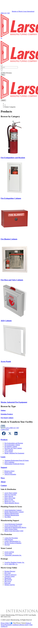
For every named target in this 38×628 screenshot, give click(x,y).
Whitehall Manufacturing (11, 515)
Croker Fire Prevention (11, 538)
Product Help (8, 472)
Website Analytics (9, 584)
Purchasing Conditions (11, 624)
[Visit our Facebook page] (4, 436)
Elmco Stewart (8, 496)
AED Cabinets (8, 450)
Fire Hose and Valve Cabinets (13, 448)
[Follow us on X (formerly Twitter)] (10, 436)
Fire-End (7, 544)
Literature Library (9, 576)
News (3, 478)
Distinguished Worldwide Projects (14, 464)
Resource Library (9, 471)
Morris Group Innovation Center (13, 531)
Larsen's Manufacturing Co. (12, 541)
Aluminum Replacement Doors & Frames (16, 460)
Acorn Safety (8, 553)
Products (4, 440)
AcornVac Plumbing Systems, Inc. (14, 562)
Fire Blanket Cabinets (10, 446)
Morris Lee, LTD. (9, 501)
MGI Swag (7, 581)
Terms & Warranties (10, 474)
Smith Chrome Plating (10, 529)
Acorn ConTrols (9, 552)
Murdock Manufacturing (11, 513)
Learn (3, 457)
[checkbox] (19, 71)
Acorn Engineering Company (13, 510)
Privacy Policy (5, 623)
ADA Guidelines (9, 462)
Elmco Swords (8, 499)
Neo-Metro (7, 517)
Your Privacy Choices (19, 623)
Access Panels (8, 451)
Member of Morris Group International (23, 11)
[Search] (2, 69)
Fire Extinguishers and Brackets (13, 443)
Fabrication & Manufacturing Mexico (15, 527)
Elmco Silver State (9, 498)
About (3, 482)
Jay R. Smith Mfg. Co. (11, 564)
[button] (1, 38)
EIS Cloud (7, 573)
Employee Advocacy (10, 574)
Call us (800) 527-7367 (12, 428)
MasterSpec (7, 578)
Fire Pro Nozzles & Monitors (12, 543)
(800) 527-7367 (5, 13)
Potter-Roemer (8, 539)
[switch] (1, 71)
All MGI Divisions (6, 73)
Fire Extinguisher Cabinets (12, 445)
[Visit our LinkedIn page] (16, 436)
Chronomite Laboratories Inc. (13, 555)
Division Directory (9, 571)
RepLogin (7, 583)
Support (4, 467)
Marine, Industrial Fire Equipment (14, 453)
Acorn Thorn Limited (10, 493)
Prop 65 (5, 626)
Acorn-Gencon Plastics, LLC (12, 526)
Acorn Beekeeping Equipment (13, 524)
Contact (4, 485)
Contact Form (5, 429)
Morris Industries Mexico (11, 503)
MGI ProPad (8, 579)
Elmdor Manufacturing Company (14, 512)
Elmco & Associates (10, 494)
